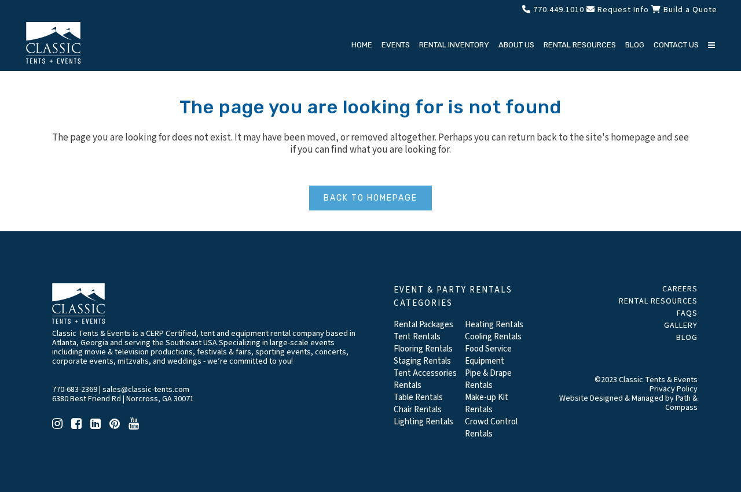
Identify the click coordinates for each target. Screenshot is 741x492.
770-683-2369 (74, 389)
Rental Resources (658, 301)
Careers (680, 289)
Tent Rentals (417, 337)
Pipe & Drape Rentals (488, 379)
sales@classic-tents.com (145, 389)
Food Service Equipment (488, 355)
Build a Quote (689, 10)
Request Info (622, 10)
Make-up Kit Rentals (486, 403)
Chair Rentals (418, 410)
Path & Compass (681, 403)
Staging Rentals (422, 361)
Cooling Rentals (493, 337)
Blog (687, 337)
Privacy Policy (674, 389)
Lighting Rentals (423, 422)
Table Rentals (418, 397)
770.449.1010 (557, 10)
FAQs (687, 313)
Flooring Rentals (423, 349)
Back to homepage (370, 198)
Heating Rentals (494, 325)
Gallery (681, 325)
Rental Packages (423, 325)
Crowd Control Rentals (491, 428)
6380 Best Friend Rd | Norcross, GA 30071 (123, 399)
